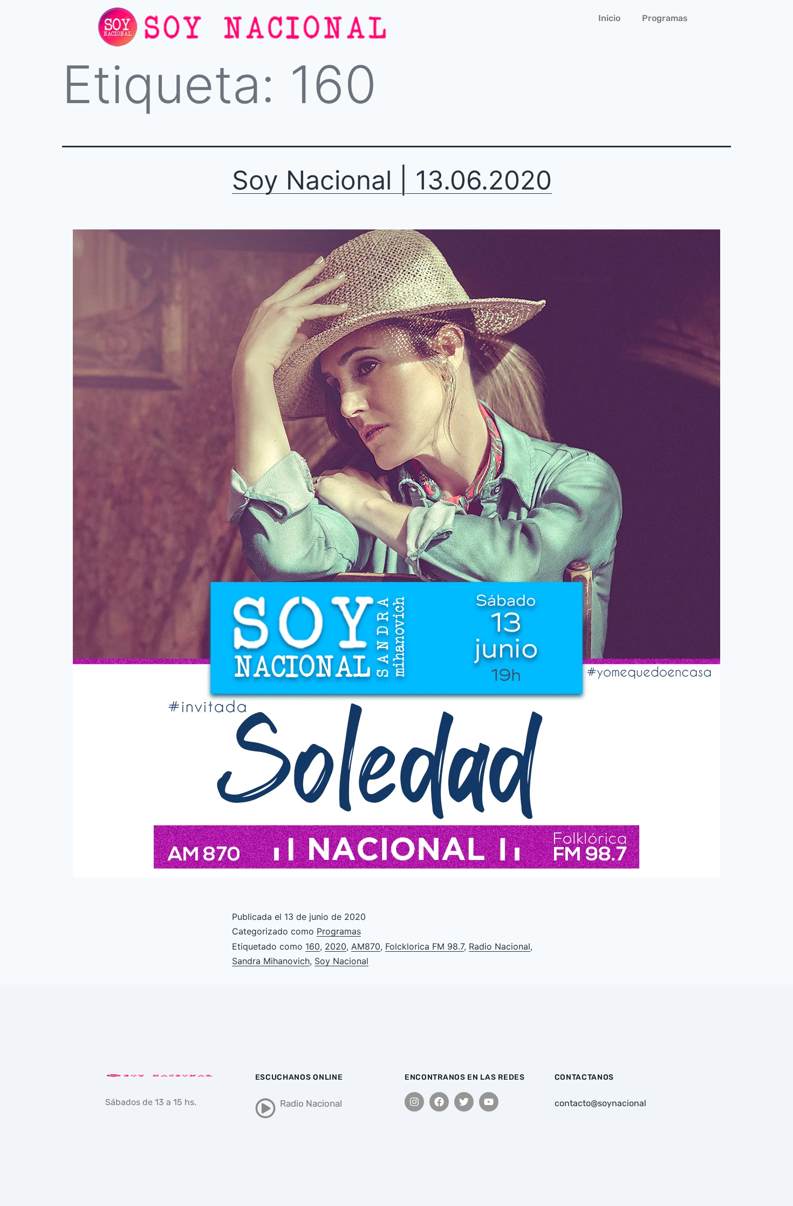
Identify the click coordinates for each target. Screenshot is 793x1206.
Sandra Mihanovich (271, 961)
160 (312, 946)
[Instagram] (414, 1102)
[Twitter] (464, 1102)
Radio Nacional (499, 946)
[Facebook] (439, 1102)
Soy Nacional (341, 961)
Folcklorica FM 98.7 (424, 946)
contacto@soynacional (600, 1103)
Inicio (609, 18)
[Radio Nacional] (265, 1108)
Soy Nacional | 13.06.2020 (392, 180)
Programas (665, 18)
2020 (335, 946)
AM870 (365, 946)
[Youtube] (488, 1102)
